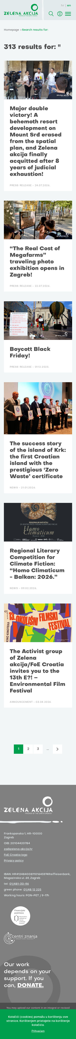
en (69, 5)
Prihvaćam (38, 1030)
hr (62, 5)
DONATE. (30, 985)
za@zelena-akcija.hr (18, 849)
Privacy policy (14, 861)
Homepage (11, 30)
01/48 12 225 (32, 890)
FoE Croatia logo (15, 855)
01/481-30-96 (19, 884)
